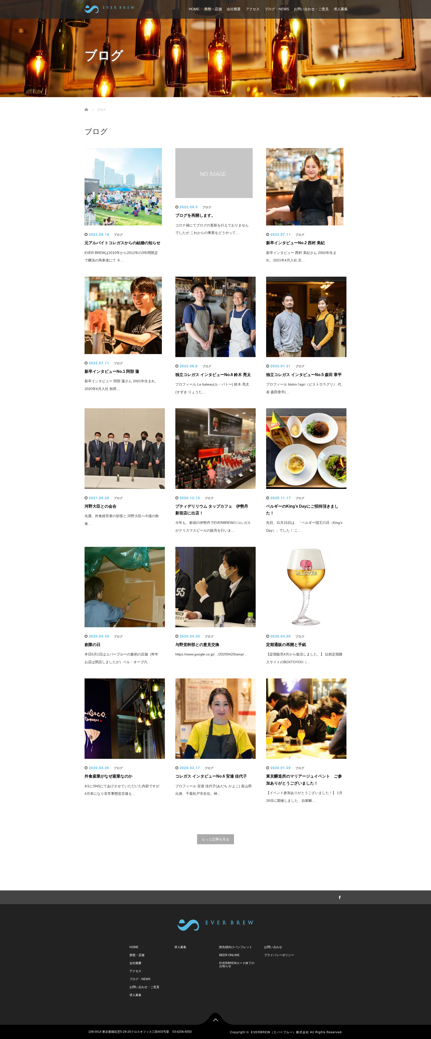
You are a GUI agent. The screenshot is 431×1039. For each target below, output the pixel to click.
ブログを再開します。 (195, 215)
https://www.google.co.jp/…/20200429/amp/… (211, 654)
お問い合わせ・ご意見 (311, 9)
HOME (194, 9)
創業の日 (93, 644)
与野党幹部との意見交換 (197, 644)
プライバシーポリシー (279, 955)
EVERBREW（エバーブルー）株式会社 (280, 1032)
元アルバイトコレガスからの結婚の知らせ (122, 243)
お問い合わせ (273, 947)
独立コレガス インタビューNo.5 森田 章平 (304, 375)
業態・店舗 (213, 9)
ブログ (118, 234)
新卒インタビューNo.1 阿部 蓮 (112, 371)
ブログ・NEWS (277, 9)
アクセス (253, 9)
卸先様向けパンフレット (235, 947)
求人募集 (341, 9)
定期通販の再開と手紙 (286, 644)
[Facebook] (339, 896)
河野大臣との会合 (100, 506)
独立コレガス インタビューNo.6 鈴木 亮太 (213, 375)
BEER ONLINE (229, 955)
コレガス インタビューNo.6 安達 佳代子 (211, 776)
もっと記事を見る (215, 839)
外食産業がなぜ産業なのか (108, 776)
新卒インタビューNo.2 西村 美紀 (295, 243)
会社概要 (234, 9)
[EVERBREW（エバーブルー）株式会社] (109, 8)
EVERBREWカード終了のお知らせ (236, 964)
